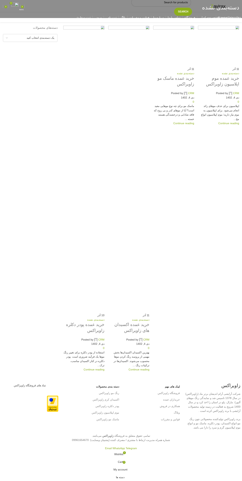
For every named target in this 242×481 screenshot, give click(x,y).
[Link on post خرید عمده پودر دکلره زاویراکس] (121, 223)
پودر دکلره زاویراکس (107, 406)
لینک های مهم (172, 386)
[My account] (27, 6)
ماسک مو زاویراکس (107, 419)
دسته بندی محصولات (107, 386)
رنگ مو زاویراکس (109, 393)
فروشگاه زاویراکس (169, 393)
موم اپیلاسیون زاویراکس (105, 412)
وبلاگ (177, 412)
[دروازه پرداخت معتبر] (52, 403)
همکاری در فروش (170, 406)
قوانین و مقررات (170, 419)
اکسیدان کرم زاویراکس (106, 399)
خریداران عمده (171, 399)
